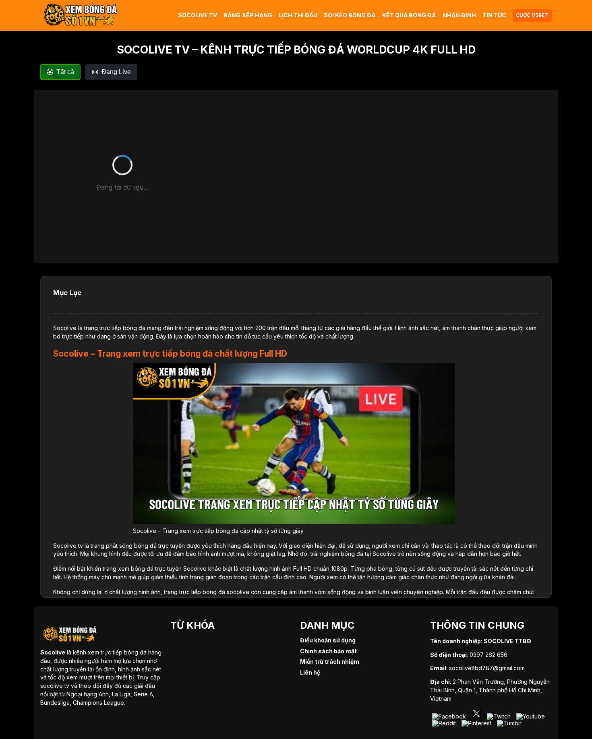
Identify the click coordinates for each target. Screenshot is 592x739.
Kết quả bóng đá (409, 15)
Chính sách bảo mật (328, 651)
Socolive (65, 327)
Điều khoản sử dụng (328, 640)
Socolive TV (197, 15)
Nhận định (459, 15)
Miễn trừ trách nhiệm (329, 661)
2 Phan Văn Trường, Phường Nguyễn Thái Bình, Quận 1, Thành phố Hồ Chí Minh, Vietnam (490, 690)
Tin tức (494, 15)
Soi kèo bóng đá (350, 15)
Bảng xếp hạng (248, 15)
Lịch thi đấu (298, 15)
